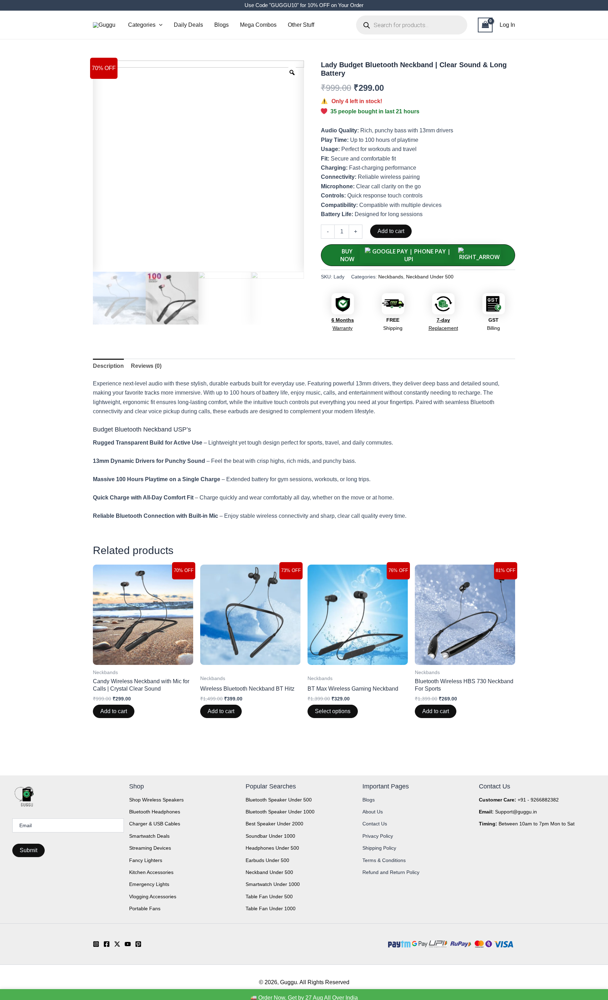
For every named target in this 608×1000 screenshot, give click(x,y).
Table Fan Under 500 (269, 896)
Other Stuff (301, 25)
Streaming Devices (150, 848)
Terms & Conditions (384, 860)
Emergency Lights (149, 884)
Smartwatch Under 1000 (273, 884)
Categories (142, 25)
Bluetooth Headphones (154, 812)
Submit (28, 850)
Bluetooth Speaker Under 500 (279, 800)
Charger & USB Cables (154, 823)
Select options (332, 711)
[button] (159, 25)
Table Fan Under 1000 (271, 908)
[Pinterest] (138, 944)
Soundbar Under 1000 (270, 836)
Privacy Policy (377, 836)
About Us (372, 812)
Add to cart (391, 231)
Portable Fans (144, 908)
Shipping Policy (379, 848)
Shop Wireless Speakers (156, 800)
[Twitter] (117, 944)
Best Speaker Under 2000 (274, 823)
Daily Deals (188, 25)
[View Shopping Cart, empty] (485, 25)
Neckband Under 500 (430, 276)
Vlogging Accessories (152, 896)
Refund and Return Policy (390, 872)
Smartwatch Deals (149, 836)
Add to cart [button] (113, 711)
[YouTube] (128, 944)
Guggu (288, 982)
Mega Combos (258, 25)
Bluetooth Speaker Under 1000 (280, 812)
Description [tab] (108, 366)
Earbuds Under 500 (267, 860)
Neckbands (390, 276)
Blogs (221, 25)
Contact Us (374, 823)
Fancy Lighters (145, 860)
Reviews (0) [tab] (146, 366)
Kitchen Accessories (151, 872)
